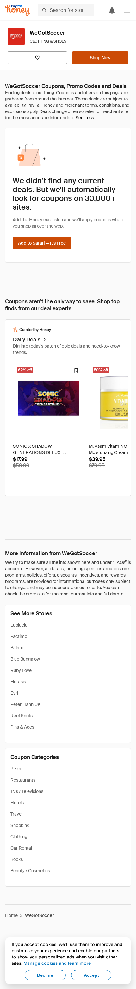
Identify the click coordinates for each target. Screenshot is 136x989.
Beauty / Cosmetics (30, 870)
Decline (45, 975)
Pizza (15, 768)
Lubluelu (19, 625)
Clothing (18, 836)
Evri (14, 693)
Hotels (17, 802)
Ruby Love (21, 670)
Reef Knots (21, 716)
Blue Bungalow (25, 659)
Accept (91, 975)
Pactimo (18, 636)
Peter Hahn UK (25, 704)
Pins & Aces (22, 727)
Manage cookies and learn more (57, 963)
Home (11, 915)
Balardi (17, 648)
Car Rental (21, 848)
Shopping (19, 825)
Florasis (18, 682)
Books (16, 859)
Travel (16, 814)
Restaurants (22, 780)
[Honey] (17, 10)
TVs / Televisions (26, 791)
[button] (127, 10)
